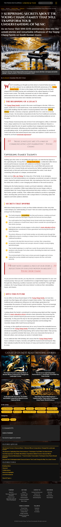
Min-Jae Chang (18, 176)
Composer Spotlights (24, 499)
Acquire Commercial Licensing (24, 516)
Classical (22, 8)
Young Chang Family (45, 338)
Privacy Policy (24, 508)
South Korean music (19, 408)
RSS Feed (50, 492)
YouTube (37, 510)
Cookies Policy (24, 511)
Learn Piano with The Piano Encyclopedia (11, 499)
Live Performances (7, 474)
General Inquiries (37, 497)
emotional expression (24, 134)
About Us (11, 492)
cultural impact (41, 411)
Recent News (50, 497)
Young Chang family (13, 105)
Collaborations (6, 470)
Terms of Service (24, 510)
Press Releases (37, 495)
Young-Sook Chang (33, 162)
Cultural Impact (24, 497)
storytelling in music (40, 408)
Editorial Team (11, 497)
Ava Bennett (6, 78)
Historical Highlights (8, 472)
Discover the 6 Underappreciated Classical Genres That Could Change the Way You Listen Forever (29, 459)
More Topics (24, 501)
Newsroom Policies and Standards (11, 494)
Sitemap (50, 494)
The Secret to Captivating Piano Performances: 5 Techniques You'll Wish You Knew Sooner (27, 451)
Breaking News (6, 466)
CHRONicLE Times (29, 3)
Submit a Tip (37, 494)
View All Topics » (7, 478)
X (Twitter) (37, 511)
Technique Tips (24, 494)
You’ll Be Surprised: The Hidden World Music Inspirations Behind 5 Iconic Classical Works (26, 453)
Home (2, 8)
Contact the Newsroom (37, 492)
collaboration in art (52, 408)
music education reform (48, 227)
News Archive (50, 495)
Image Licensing (24, 513)
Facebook (37, 508)
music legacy (30, 408)
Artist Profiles (15, 8)
